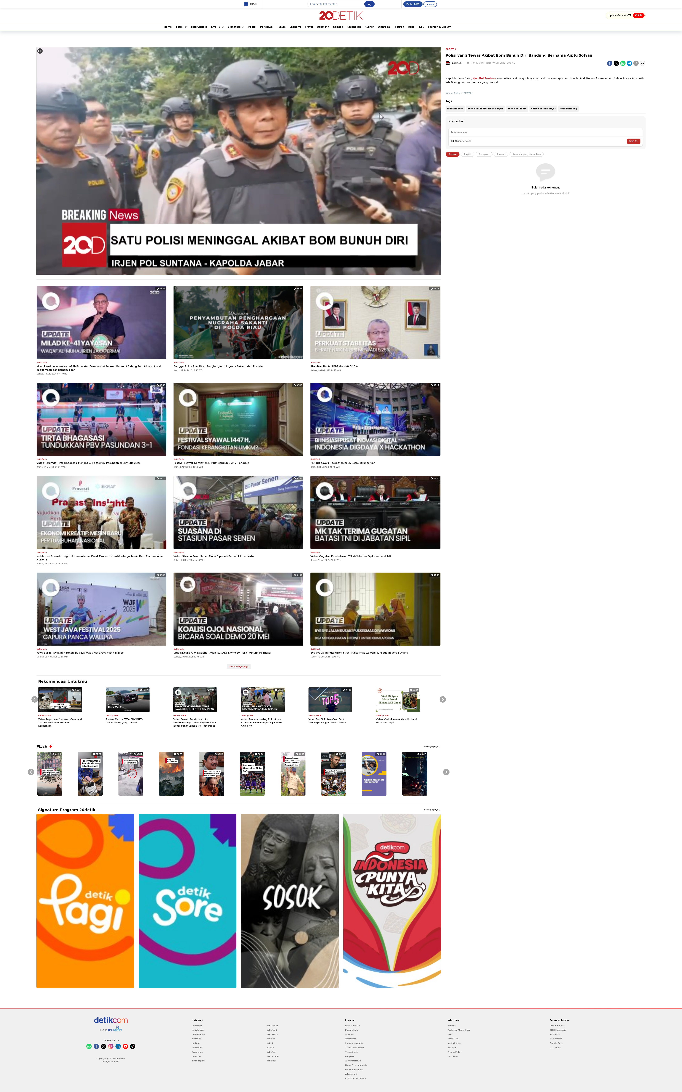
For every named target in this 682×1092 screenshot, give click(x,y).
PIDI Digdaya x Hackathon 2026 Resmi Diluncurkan (342, 463)
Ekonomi (295, 26)
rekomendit (351, 1074)
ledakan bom (455, 108)
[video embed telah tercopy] (642, 63)
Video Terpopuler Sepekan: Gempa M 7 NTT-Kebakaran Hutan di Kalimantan (60, 722)
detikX (270, 1043)
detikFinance (198, 1034)
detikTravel (272, 1025)
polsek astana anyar (543, 108)
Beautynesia (556, 1038)
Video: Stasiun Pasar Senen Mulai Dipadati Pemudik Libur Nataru (215, 556)
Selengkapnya (431, 746)
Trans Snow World (354, 1047)
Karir (450, 1034)
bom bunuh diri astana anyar (485, 108)
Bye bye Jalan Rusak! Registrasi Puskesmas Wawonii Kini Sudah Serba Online (359, 652)
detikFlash (456, 63)
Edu (421, 26)
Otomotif (323, 26)
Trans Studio (351, 1052)
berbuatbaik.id (352, 1025)
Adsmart (349, 1034)
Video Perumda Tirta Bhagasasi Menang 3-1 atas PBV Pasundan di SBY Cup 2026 (88, 463)
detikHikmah (273, 1056)
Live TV (216, 26)
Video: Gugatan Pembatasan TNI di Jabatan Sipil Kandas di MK (350, 556)
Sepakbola (197, 1052)
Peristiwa (266, 26)
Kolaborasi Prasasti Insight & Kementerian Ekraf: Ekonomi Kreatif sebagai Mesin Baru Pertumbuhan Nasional (100, 558)
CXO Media (555, 1047)
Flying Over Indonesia (356, 1065)
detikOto (196, 1056)
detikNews (197, 1025)
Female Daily (556, 1043)
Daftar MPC (413, 4)
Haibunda (555, 1034)
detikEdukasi (198, 1030)
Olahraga (384, 26)
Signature (234, 26)
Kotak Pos (453, 1038)
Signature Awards (354, 1043)
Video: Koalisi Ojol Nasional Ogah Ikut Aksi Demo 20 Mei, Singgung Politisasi (222, 652)
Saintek (338, 26)
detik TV (181, 26)
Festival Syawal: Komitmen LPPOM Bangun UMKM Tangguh (211, 463)
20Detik (270, 1047)
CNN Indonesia (557, 1025)
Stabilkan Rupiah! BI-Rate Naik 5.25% (334, 366)
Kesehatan (354, 26)
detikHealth (272, 1034)
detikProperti (198, 1060)
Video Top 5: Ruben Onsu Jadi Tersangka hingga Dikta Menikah (327, 721)
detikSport (197, 1047)
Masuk (430, 4)
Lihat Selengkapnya (238, 666)
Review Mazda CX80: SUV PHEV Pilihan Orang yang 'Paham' (124, 721)
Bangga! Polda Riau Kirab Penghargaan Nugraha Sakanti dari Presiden (219, 366)
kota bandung (568, 108)
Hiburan (399, 26)
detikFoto (271, 1052)
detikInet (196, 1038)
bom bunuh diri (517, 108)
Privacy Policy (455, 1052)
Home (168, 26)
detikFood (272, 1030)
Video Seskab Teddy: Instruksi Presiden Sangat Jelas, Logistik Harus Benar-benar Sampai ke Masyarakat (194, 722)
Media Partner (455, 1043)
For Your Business (354, 1069)
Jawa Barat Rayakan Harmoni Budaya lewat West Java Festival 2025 (80, 652)
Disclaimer (453, 1056)
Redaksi (452, 1025)
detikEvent (350, 1038)
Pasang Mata (351, 1030)
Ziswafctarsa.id (353, 1060)
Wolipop (271, 1038)
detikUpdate (199, 26)
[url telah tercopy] (636, 63)
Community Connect (355, 1078)
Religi (411, 26)
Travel (309, 26)
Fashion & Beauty (439, 26)
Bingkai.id (350, 1056)
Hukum (281, 26)
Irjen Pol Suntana (484, 78)
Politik (252, 26)
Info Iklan (452, 1047)
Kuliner (369, 26)
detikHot (196, 1043)
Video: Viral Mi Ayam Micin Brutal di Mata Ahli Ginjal (396, 721)
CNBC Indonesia (558, 1030)
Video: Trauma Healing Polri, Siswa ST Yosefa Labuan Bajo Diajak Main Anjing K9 (261, 722)
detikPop (271, 1060)
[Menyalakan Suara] (40, 51)
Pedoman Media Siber (459, 1030)
